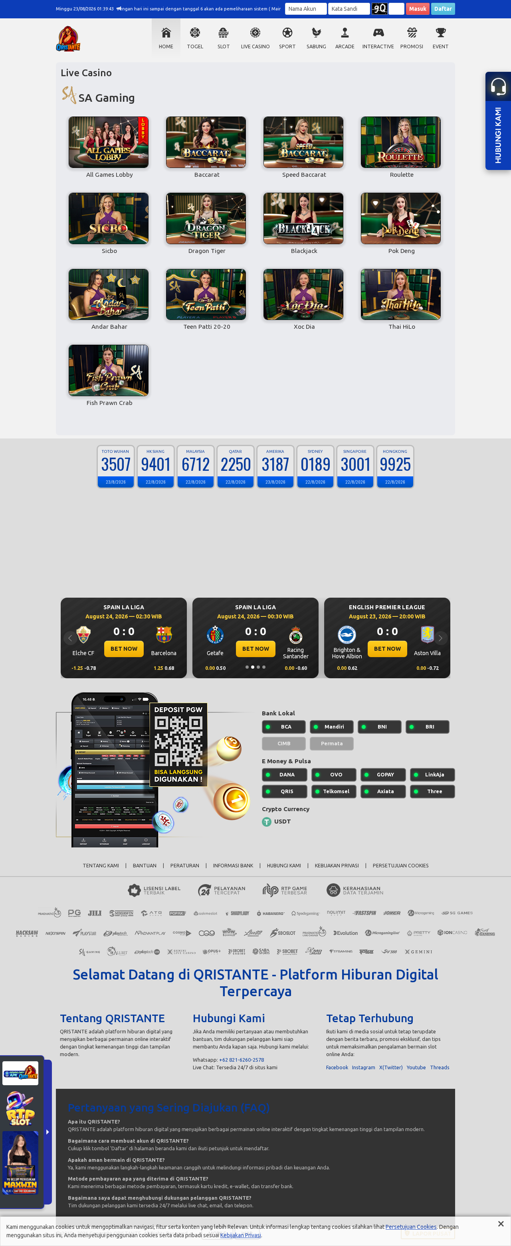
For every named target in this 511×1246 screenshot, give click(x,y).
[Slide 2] (252, 667)
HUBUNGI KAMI (284, 865)
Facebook (337, 1067)
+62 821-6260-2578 (241, 1059)
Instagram (363, 1067)
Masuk (417, 9)
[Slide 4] (263, 667)
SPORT (287, 46)
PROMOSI (411, 46)
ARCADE (345, 46)
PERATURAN (184, 865)
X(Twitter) (391, 1067)
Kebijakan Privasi (240, 1235)
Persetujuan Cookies (411, 1227)
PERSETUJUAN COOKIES (401, 865)
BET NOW (124, 649)
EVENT (441, 46)
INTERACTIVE (378, 46)
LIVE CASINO (255, 46)
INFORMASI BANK (233, 865)
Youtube (416, 1067)
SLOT (224, 46)
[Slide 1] (247, 667)
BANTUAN (144, 865)
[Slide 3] (258, 667)
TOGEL (195, 46)
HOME (166, 46)
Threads (440, 1067)
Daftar (443, 9)
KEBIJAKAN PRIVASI (337, 865)
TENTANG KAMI (101, 865)
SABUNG (316, 46)
